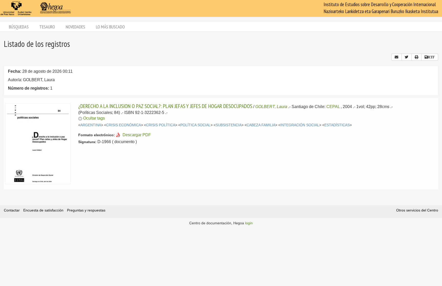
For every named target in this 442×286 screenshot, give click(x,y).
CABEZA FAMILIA (261, 125)
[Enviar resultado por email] (396, 57)
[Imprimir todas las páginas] (416, 57)
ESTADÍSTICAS (337, 125)
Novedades (75, 27)
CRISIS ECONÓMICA (123, 125)
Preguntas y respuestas (86, 210)
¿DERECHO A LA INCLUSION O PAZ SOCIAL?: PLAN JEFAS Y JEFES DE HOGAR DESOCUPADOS (165, 106)
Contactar (12, 210)
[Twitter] (406, 57)
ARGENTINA (90, 125)
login (249, 223)
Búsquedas (19, 27)
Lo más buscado (110, 27)
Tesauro (47, 27)
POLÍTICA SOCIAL (195, 125)
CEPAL (333, 106)
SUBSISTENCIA (228, 125)
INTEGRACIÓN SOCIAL (299, 125)
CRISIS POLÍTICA (160, 125)
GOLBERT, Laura (271, 106)
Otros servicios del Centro (417, 210)
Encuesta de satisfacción (43, 210)
